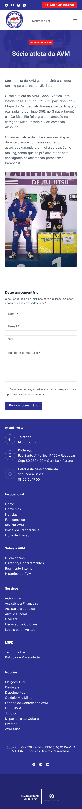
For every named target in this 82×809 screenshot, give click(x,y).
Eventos (11, 724)
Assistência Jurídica (20, 609)
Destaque (12, 687)
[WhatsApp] (6, 5)
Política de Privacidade (22, 657)
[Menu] (75, 21)
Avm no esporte (41, 42)
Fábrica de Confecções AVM (26, 703)
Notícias (11, 514)
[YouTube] (24, 5)
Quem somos (15, 558)
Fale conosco (15, 520)
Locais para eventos (20, 630)
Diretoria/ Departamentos (24, 563)
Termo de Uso (15, 652)
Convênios (13, 509)
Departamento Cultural (22, 719)
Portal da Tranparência (22, 530)
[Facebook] (12, 5)
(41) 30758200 (29, 442)
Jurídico (11, 713)
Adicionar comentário (24, 353)
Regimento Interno (19, 568)
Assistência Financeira (21, 603)
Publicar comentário (23, 405)
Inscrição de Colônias (21, 624)
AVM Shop (13, 729)
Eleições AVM (15, 682)
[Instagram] (18, 5)
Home (9, 504)
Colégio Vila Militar (19, 698)
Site (11, 339)
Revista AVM (14, 525)
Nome (13, 314)
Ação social (13, 598)
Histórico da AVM (18, 574)
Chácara (11, 619)
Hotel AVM (13, 708)
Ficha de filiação (17, 535)
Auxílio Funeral (16, 614)
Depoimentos (15, 692)
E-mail (13, 326)
